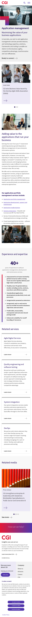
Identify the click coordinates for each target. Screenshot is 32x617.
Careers (20, 574)
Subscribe (5, 575)
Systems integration (10, 211)
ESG (19, 577)
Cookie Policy (5, 615)
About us (20, 569)
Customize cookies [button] (16, 605)
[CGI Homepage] (4, 2)
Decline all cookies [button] (16, 609)
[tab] (14, 107)
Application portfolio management (14, 199)
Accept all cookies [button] (16, 602)
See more (5, 517)
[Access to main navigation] (29, 3)
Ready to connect (8, 58)
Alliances (20, 571)
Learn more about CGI (8, 554)
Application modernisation (12, 207)
